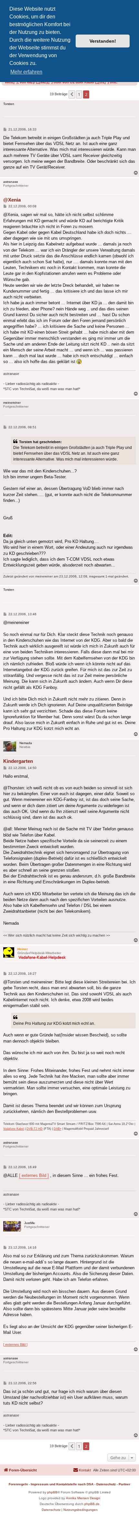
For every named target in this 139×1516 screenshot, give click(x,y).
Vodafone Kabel (13, 1128)
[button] (72, 94)
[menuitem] (82, 1470)
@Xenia (12, 199)
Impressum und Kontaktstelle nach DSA (62, 1484)
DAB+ (57, 1128)
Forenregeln (18, 1484)
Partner (124, 1484)
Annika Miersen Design (83, 1498)
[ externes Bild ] (34, 1175)
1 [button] (79, 94)
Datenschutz (106, 1484)
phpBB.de (92, 1504)
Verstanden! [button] (103, 41)
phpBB (52, 1492)
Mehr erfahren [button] (26, 72)
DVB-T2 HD (35, 1128)
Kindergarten (18, 761)
